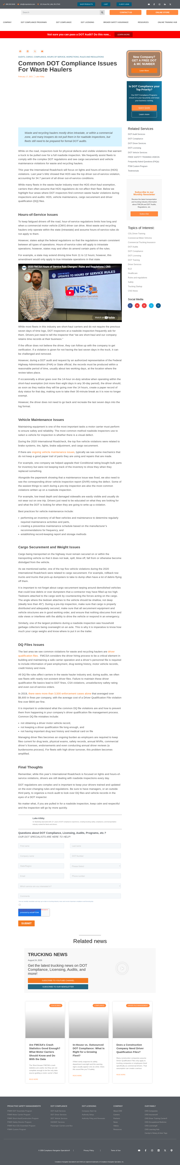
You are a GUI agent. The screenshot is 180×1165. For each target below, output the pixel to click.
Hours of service (56, 57)
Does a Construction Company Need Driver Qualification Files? (130, 1048)
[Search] (102, 12)
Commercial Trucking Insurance (142, 242)
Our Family (150, 1106)
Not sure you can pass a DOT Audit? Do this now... (79, 34)
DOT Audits (133, 247)
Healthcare (133, 273)
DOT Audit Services (136, 134)
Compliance (40, 57)
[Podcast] (171, 1150)
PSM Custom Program (137, 166)
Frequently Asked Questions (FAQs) (143, 162)
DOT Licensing (87, 22)
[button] (20, 51)
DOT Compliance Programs (34, 22)
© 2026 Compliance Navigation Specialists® (54, 1150)
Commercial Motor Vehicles (140, 238)
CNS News (133, 291)
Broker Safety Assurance (115, 22)
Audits (21, 57)
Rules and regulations (92, 57)
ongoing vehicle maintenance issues (53, 452)
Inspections (72, 57)
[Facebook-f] (130, 305)
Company (7, 22)
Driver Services (134, 264)
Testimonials (133, 171)
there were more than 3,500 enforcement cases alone (60, 693)
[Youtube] (137, 305)
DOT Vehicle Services (137, 153)
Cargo (29, 57)
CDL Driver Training (136, 234)
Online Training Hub (167, 22)
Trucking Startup (135, 286)
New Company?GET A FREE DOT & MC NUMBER (144, 60)
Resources (143, 22)
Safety (130, 282)
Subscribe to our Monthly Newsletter (144, 193)
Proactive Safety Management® (24, 1106)
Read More (33, 1079)
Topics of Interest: (141, 228)
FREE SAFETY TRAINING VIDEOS (144, 157)
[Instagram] (158, 305)
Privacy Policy (89, 1150)
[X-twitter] (151, 305)
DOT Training (134, 260)
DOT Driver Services (137, 143)
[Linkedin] (144, 305)
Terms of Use (115, 1150)
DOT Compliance (64, 22)
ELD (130, 269)
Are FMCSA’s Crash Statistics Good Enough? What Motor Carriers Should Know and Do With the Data (44, 1052)
